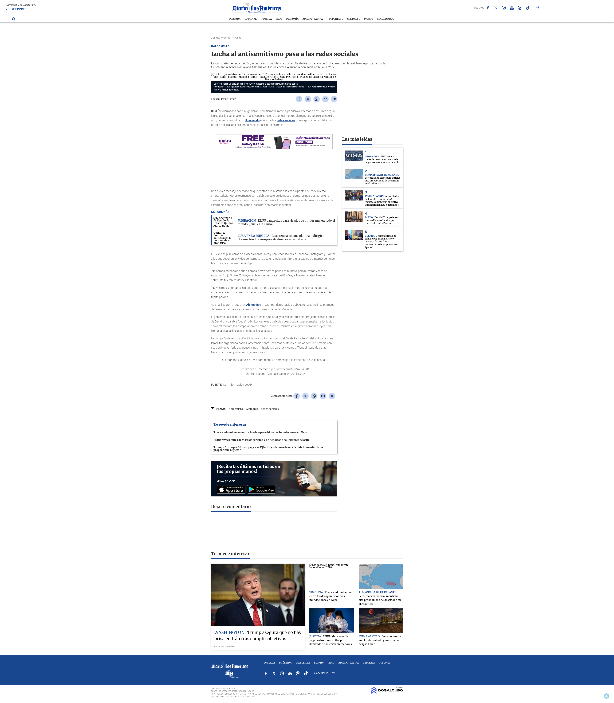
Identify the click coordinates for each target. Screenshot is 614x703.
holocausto (236, 409)
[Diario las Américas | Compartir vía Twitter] (308, 99)
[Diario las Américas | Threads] (520, 8)
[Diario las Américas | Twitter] (496, 7)
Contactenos (321, 673)
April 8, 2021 (299, 373)
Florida (266, 19)
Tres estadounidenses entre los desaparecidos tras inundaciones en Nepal (260, 432)
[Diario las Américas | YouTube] (512, 8)
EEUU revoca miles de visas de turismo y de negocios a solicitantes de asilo (261, 440)
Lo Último (250, 19)
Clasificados (385, 19)
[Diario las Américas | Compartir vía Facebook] (299, 99)
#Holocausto (319, 359)
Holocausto (252, 120)
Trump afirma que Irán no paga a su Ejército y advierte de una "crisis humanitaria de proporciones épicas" (268, 448)
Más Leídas (303, 663)
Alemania (252, 304)
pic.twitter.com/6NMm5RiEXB (290, 369)
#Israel (242, 359)
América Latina (313, 19)
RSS (333, 673)
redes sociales (286, 120)
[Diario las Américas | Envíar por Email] (325, 99)
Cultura (352, 19)
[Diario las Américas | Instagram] (504, 8)
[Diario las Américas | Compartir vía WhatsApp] (316, 99)
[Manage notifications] (606, 696)
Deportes (335, 19)
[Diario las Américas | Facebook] (488, 7)
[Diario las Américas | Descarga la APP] (232, 489)
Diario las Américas (220, 37)
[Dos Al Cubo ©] (387, 692)
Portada (234, 19)
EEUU (279, 19)
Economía (292, 19)
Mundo (368, 19)
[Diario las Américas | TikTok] (528, 8)
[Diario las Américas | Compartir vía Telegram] (334, 99)
